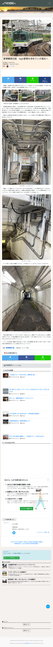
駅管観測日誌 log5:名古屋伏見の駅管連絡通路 (26, 543)
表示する (27, 624)
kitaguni (23, 377)
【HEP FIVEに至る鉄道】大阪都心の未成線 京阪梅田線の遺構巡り (27, 542)
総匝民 (23, 393)
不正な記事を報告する (11, 353)
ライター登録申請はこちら (12, 557)
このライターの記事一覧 (43, 532)
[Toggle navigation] (49, 3)
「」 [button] (10, 348)
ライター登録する (26, 508)
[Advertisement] (26, 383)
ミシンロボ (11, 66)
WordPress (27, 643)
